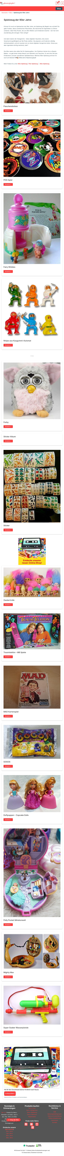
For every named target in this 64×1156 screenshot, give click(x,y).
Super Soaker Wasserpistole (16, 1028)
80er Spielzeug (44, 64)
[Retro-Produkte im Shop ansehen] (32, 1067)
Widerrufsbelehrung (55, 1118)
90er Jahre (9, 1137)
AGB (54, 1112)
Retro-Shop (32, 1108)
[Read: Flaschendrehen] (32, 88)
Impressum (54, 1120)
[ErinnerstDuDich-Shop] (32, 551)
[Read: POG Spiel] (32, 148)
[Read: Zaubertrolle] (32, 582)
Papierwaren (32, 1116)
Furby (6, 422)
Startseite (5, 12)
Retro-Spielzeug (32, 1112)
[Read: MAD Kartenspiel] (32, 687)
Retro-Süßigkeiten (32, 1110)
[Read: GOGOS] (32, 742)
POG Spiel (8, 180)
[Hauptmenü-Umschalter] (62, 3)
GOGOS (7, 762)
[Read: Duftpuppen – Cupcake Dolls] (32, 793)
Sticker (7, 525)
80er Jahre (9, 1135)
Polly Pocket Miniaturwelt (15, 920)
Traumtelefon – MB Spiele (15, 652)
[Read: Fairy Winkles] (32, 228)
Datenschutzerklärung (54, 1116)
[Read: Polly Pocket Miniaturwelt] (32, 872)
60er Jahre (9, 1131)
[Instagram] (31, 1124)
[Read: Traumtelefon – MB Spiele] (32, 631)
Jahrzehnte (9, 1129)
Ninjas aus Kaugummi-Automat (17, 341)
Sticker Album (10, 436)
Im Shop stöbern (9, 1093)
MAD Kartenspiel (11, 712)
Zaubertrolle (9, 600)
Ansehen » (9, 110)
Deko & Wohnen (32, 1114)
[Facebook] (26, 1124)
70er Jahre (9, 1133)
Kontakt (54, 1122)
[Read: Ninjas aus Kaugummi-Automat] (32, 309)
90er (10, 12)
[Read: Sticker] (32, 486)
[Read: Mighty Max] (32, 951)
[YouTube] (36, 1124)
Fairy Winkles (9, 267)
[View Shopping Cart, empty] (57, 3)
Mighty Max (9, 972)
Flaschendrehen (11, 106)
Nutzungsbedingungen (55, 1114)
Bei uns (4, 1112)
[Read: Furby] (32, 391)
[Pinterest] (32, 1127)
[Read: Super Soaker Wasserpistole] (32, 1005)
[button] (59, 8)
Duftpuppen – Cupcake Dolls (16, 815)
